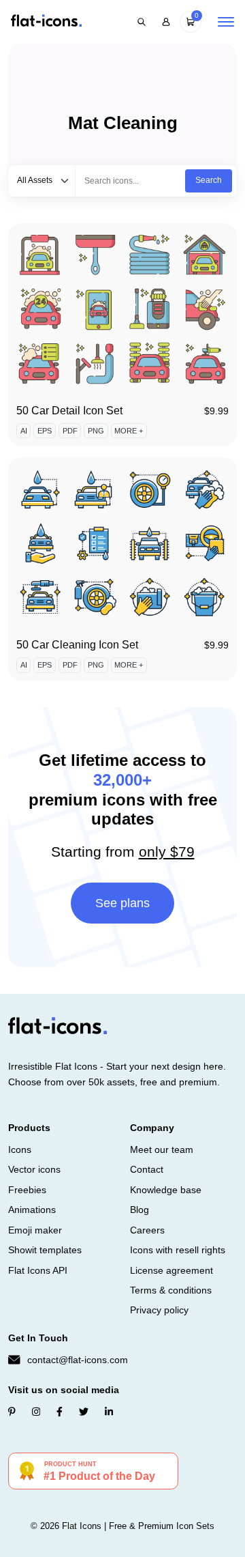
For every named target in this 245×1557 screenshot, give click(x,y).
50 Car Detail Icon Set (69, 410)
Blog (139, 1209)
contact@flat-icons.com (77, 1359)
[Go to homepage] (46, 21)
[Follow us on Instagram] (36, 1411)
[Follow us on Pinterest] (12, 1411)
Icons (19, 1149)
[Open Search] (141, 22)
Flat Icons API (37, 1270)
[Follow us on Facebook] (59, 1411)
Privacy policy (159, 1309)
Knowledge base (165, 1189)
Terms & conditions (171, 1290)
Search (208, 180)
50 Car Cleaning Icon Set (77, 645)
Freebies (27, 1189)
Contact (146, 1169)
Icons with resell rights (177, 1249)
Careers (147, 1230)
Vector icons (34, 1169)
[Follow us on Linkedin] (109, 1411)
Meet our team (161, 1149)
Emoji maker (35, 1230)
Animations (32, 1209)
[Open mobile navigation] (226, 21)
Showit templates (45, 1249)
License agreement (171, 1270)
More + (128, 431)
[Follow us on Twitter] (83, 1411)
